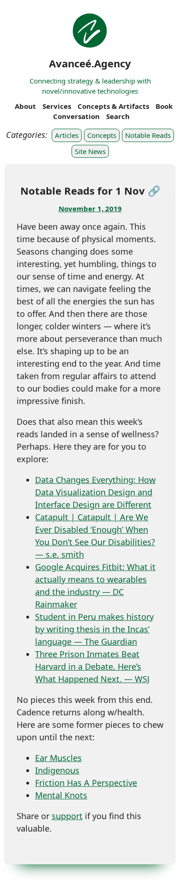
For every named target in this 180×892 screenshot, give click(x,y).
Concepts (101, 135)
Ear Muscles (58, 757)
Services (56, 106)
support (67, 815)
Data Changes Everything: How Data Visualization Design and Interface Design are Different (95, 492)
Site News (90, 151)
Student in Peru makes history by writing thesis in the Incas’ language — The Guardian (94, 629)
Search (118, 116)
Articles (66, 135)
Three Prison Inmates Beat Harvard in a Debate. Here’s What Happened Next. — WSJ (92, 666)
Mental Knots (61, 795)
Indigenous (57, 770)
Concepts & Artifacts (113, 106)
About (25, 106)
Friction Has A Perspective (86, 782)
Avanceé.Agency (90, 63)
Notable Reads (148, 135)
